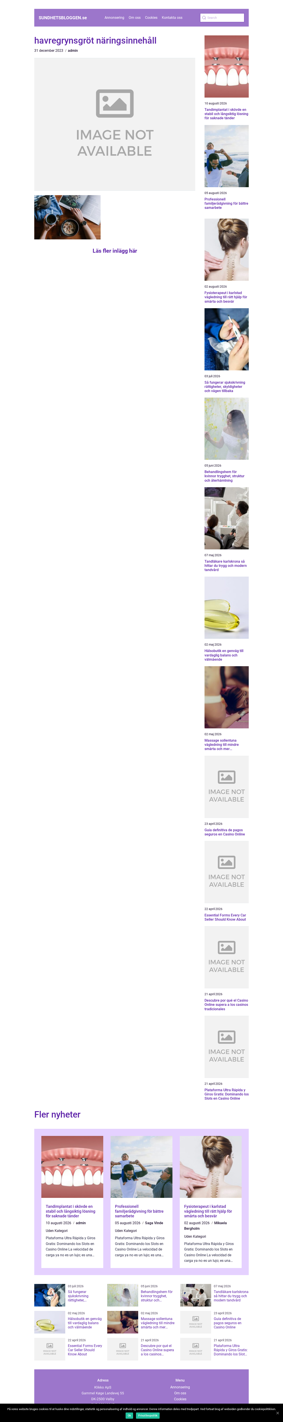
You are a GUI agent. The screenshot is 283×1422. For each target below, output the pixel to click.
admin (73, 50)
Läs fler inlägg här (115, 251)
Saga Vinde (154, 1223)
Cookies (151, 17)
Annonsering (114, 17)
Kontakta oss (172, 17)
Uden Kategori (57, 1231)
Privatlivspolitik (147, 1415)
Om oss (135, 17)
